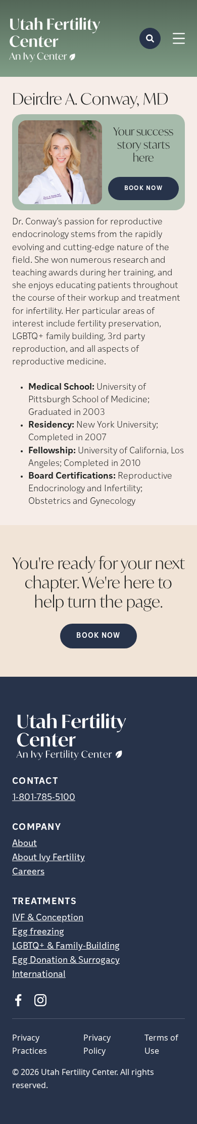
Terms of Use (161, 1044)
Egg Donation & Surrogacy (66, 960)
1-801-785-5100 (43, 798)
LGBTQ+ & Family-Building (66, 946)
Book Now (143, 188)
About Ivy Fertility (48, 858)
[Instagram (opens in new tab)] (40, 1000)
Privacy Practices (29, 1044)
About (24, 844)
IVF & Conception (47, 918)
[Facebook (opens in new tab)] (18, 1000)
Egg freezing (38, 932)
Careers (28, 872)
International (39, 974)
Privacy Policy (97, 1044)
